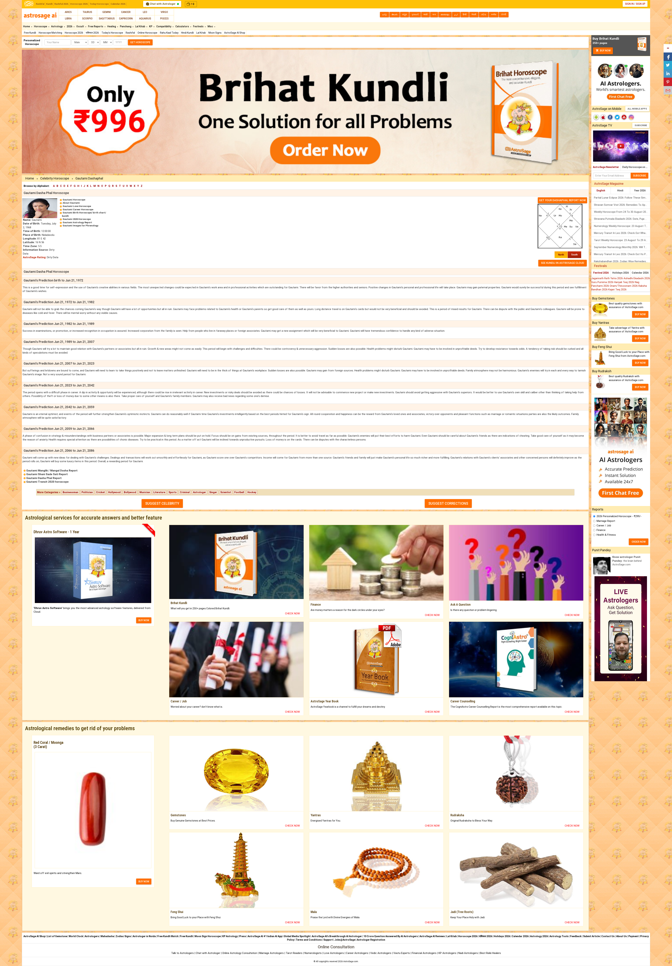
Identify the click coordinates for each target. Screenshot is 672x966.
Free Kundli (30, 32)
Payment (633, 936)
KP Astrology (230, 936)
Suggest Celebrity (162, 503)
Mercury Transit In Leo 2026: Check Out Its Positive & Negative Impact (622, 254)
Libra (68, 18)
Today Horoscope (99, 4)
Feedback (576, 936)
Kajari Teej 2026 (617, 289)
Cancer (126, 12)
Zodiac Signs (123, 936)
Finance (601, 530)
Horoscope (41, 26)
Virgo (164, 12)
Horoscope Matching (50, 32)
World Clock (76, 936)
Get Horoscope (140, 42)
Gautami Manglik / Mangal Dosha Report (52, 470)
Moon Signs (215, 32)
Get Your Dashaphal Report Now (562, 200)
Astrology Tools (559, 936)
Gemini (106, 12)
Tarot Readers (294, 953)
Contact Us (608, 936)
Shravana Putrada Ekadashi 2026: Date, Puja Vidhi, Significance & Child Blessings (622, 218)
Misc (211, 26)
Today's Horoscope (112, 32)
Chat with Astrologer (162, 3)
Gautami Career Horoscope (78, 209)
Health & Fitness (606, 534)
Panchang (126, 26)
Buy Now (605, 50)
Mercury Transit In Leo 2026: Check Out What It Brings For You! (622, 233)
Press (242, 936)
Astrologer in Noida (144, 936)
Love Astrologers (334, 953)
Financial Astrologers (424, 953)
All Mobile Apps (637, 108)
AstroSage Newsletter (606, 167)
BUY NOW (143, 620)
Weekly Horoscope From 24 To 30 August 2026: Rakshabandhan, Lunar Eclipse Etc (622, 211)
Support (328, 939)
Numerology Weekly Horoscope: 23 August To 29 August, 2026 (622, 226)
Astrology (57, 26)
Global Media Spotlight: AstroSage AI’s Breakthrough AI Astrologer (323, 936)
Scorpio (87, 18)
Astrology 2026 (539, 936)
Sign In (629, 3)
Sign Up (640, 3)
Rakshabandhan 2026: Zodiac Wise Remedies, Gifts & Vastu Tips (622, 261)
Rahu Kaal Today (169, 32)
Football (239, 492)
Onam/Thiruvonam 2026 (624, 285)
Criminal (185, 492)
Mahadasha (107, 936)
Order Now (639, 541)
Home (26, 26)
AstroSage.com (350, 961)
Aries (68, 12)
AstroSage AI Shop (234, 32)
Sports (173, 492)
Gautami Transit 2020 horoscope (47, 481)
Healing (111, 26)
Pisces (164, 18)
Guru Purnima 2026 (602, 282)
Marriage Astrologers (271, 953)
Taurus (87, 12)
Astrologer (199, 492)
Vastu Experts (401, 953)
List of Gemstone (57, 936)
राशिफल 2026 (92, 32)
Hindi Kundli (187, 32)
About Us (621, 936)
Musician (144, 492)
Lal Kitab (201, 32)
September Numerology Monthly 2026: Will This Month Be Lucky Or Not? (622, 247)
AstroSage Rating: (34, 257)
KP (151, 26)
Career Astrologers (357, 953)
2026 (70, 26)
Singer (213, 492)
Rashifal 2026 (61, 4)
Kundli (49, 4)
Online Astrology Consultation (240, 953)
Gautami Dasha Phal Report (44, 478)
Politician (87, 492)
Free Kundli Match (167, 936)
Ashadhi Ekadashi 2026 (637, 278)
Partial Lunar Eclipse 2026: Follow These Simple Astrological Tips (622, 197)
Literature (159, 492)
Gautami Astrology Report (77, 222)
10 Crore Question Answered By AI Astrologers (390, 936)
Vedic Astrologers (380, 953)
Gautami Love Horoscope (77, 206)
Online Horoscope (147, 32)
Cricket (100, 492)
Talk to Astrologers (182, 953)
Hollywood (114, 492)
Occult (80, 26)
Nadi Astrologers (468, 953)
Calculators (182, 26)
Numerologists (313, 953)
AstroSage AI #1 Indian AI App (265, 936)
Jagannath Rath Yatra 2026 (607, 278)
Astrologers (92, 936)
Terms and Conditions (309, 939)
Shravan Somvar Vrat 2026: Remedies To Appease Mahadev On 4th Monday (622, 204)
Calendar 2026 (118, 4)
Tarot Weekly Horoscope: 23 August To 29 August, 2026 (622, 240)
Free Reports (96, 26)
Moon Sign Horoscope (208, 936)
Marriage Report (606, 521)
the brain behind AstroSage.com (627, 560)
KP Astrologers (448, 953)
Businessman (70, 492)
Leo (145, 12)
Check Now (292, 613)
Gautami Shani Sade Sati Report (47, 474)
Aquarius (145, 18)
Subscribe (641, 125)
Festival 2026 (601, 272)
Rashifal (40, 4)
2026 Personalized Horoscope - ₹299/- (619, 516)
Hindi (620, 190)
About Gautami (71, 203)
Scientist (225, 492)
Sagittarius (107, 18)
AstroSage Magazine (609, 183)
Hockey (251, 492)
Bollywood (130, 492)
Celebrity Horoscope (54, 178)
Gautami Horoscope (74, 199)
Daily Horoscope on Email (636, 167)
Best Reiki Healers (490, 953)
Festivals (198, 26)
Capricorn (126, 18)
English (601, 190)
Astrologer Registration (371, 939)
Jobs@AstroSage (344, 939)
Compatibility (164, 26)
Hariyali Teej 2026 (624, 282)
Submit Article (591, 936)
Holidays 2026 (620, 272)
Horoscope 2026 (79, 4)
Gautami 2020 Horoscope (77, 219)
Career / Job (604, 525)
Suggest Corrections (448, 503)
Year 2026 (640, 190)
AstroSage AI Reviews (432, 936)
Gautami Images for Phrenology (80, 225)
